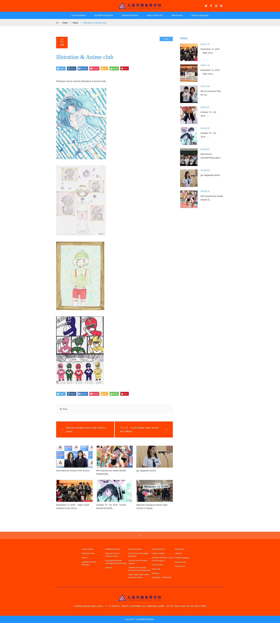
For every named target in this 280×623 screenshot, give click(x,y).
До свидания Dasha (146, 470)
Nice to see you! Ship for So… (211, 93)
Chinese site (180, 566)
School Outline (78, 15)
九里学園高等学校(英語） (145, 619)
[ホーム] (57, 20)
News (166, 39)
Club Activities (157, 565)
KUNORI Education (103, 15)
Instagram (216, 5)
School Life (156, 569)
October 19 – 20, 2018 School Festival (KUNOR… (111, 506)
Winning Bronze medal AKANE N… (212, 198)
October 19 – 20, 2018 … (208, 114)
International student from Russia (72, 470)
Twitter (205, 5)
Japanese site (180, 562)
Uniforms (155, 573)
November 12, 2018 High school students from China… (72, 506)
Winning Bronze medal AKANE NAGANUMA (111, 472)
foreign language (200, 15)
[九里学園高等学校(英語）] (140, 6)
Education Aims (88, 553)
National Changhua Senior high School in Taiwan (151, 506)
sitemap (178, 553)
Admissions (177, 15)
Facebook (211, 5)
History (85, 557)
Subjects (108, 567)
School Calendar (158, 553)
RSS (221, 5)
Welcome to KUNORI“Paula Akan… (211, 156)
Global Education (130, 15)
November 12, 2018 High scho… (210, 51)
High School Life (155, 15)
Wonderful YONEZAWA (162, 577)
